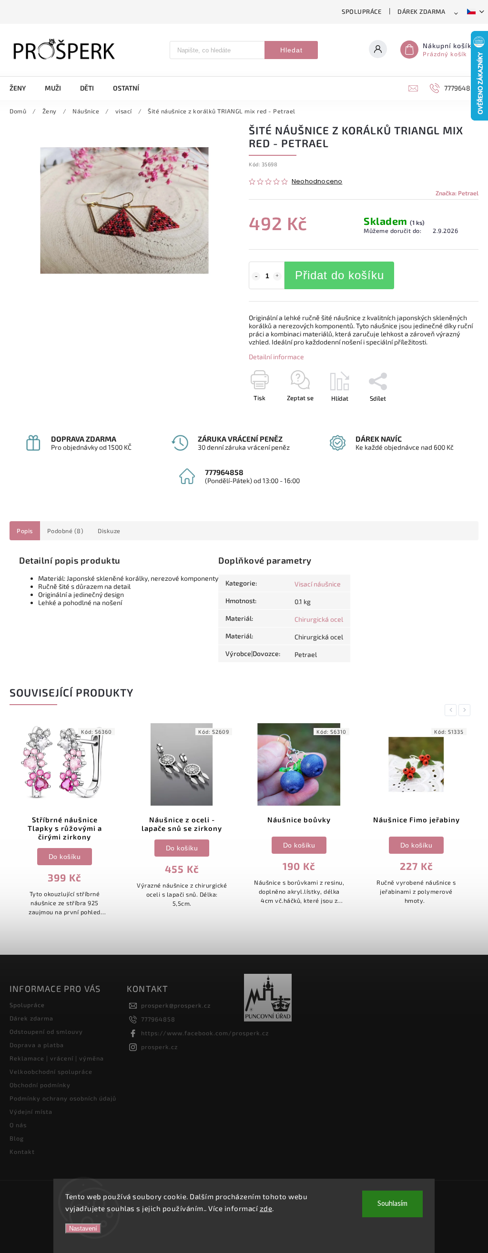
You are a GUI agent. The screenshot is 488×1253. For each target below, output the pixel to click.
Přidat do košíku (339, 275)
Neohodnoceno (317, 182)
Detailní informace (276, 357)
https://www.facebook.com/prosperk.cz (205, 1033)
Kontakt (22, 1151)
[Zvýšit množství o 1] (277, 276)
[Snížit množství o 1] (256, 276)
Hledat (291, 50)
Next (466, 710)
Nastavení (83, 1228)
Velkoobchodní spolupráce (51, 1071)
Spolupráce (361, 11)
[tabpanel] (65, 820)
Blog (17, 1138)
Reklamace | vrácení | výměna (57, 1058)
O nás (18, 1125)
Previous (452, 710)
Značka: (457, 193)
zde (266, 1208)
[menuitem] (22, 88)
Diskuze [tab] (109, 531)
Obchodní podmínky (40, 1085)
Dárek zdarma (421, 11)
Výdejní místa (31, 1111)
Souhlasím (392, 1204)
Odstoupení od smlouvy (46, 1031)
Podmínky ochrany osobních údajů (63, 1098)
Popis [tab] (25, 531)
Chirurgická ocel (319, 619)
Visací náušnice (318, 584)
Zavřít (448, 415)
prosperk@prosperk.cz (176, 1005)
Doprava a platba (37, 1045)
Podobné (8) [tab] (65, 531)
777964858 (158, 1019)
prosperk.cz (159, 1047)
